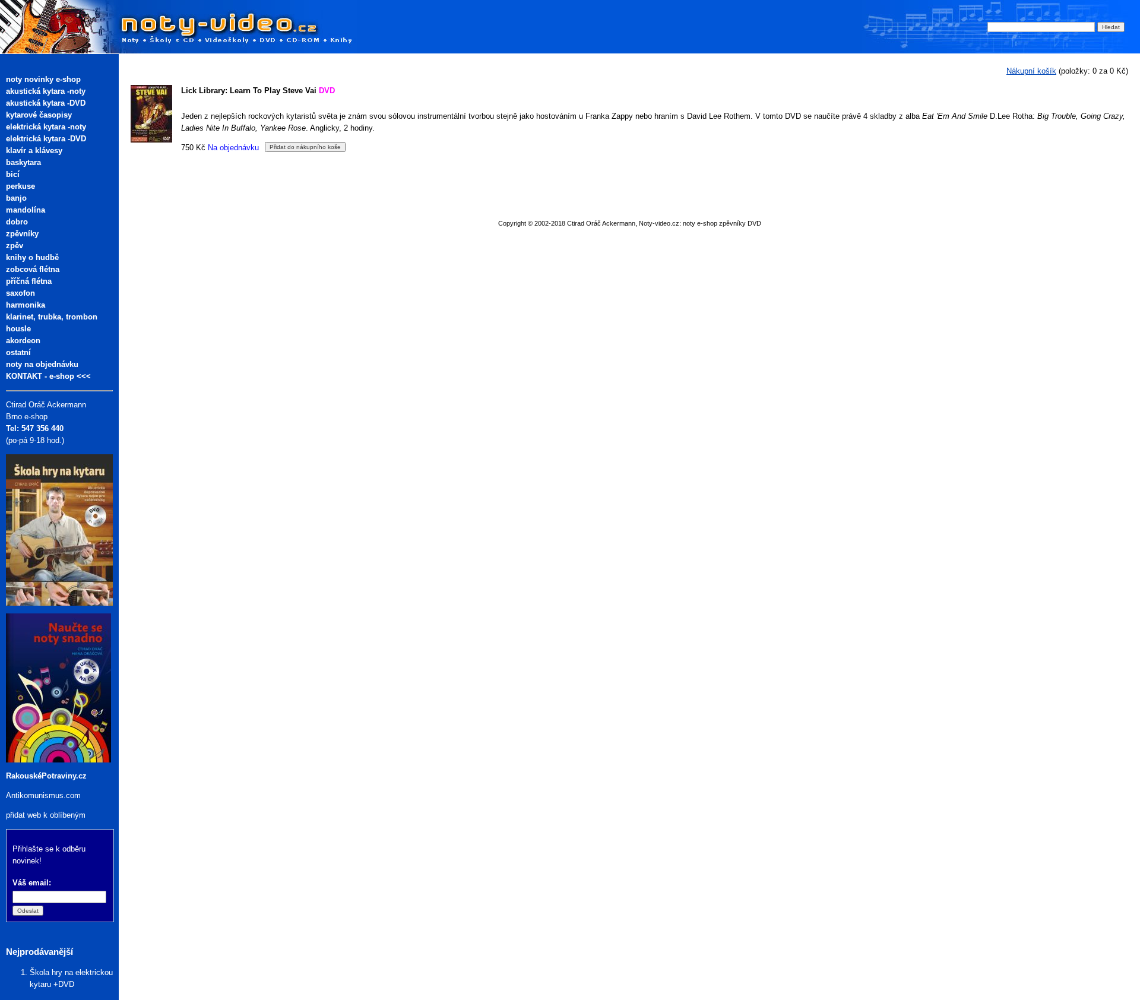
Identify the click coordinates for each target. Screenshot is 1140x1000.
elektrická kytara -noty (46, 126)
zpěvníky (22, 233)
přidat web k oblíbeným (46, 815)
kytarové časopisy (39, 114)
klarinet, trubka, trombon (51, 316)
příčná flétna (29, 281)
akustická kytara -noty (46, 91)
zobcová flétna (32, 269)
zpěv (14, 245)
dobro (17, 221)
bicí (13, 174)
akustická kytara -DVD (46, 103)
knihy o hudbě (32, 257)
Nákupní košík (1031, 71)
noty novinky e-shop (43, 79)
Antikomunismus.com (43, 795)
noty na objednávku (42, 364)
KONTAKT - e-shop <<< (48, 376)
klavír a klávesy (34, 150)
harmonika (25, 304)
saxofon (20, 293)
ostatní (18, 352)
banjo (16, 198)
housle (18, 328)
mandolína (25, 209)
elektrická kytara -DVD (46, 138)
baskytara (23, 162)
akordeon (23, 340)
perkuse (20, 186)
